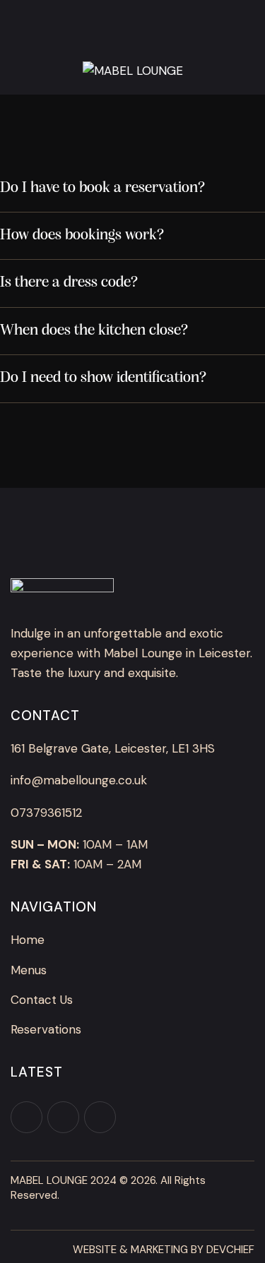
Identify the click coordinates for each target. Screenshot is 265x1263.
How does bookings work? (82, 235)
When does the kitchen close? (94, 331)
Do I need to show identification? (103, 378)
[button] (132, 189)
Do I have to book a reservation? (102, 188)
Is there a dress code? (69, 283)
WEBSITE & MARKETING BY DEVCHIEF (163, 1250)
